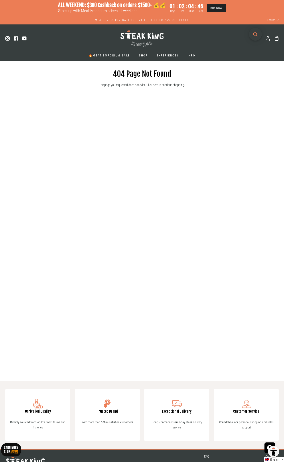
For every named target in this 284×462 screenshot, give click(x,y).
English (271, 20)
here (155, 85)
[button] (274, 459)
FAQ (206, 456)
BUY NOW (216, 8)
